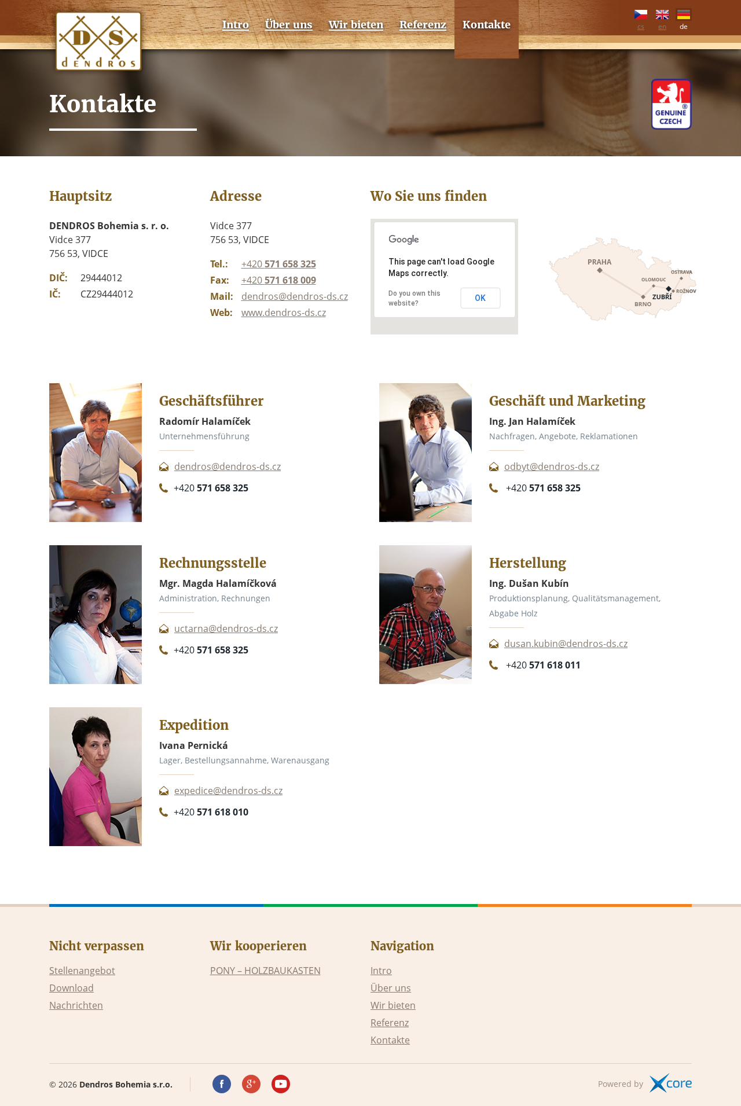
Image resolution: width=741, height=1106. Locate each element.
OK (480, 298)
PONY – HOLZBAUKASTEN (265, 970)
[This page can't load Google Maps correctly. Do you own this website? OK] (444, 331)
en (662, 24)
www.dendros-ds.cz (283, 312)
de (684, 24)
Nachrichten (76, 1005)
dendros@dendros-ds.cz (294, 296)
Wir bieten (393, 1005)
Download (71, 988)
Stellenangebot (82, 970)
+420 (278, 264)
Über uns (390, 988)
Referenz (389, 1022)
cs (640, 24)
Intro (381, 970)
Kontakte (390, 1040)
